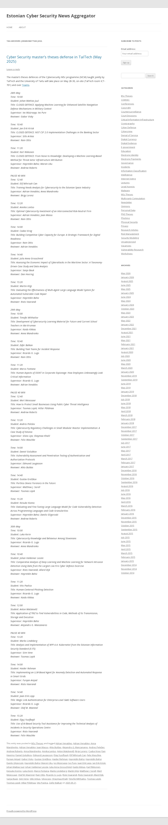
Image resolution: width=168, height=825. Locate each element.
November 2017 (129, 430)
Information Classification (134, 170)
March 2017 (126, 458)
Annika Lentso (49, 751)
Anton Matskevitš (65, 751)
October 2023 (127, 308)
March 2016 (126, 505)
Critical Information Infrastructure (137, 119)
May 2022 (125, 320)
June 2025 (126, 285)
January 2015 (127, 561)
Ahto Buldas (55, 747)
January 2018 (127, 423)
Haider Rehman (60, 759)
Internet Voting (128, 178)
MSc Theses (37, 743)
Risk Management (130, 233)
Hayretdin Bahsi (77, 759)
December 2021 (128, 328)
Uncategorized (128, 241)
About (22, 27)
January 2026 (127, 277)
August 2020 (127, 352)
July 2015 (125, 537)
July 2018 (125, 399)
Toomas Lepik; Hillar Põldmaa (21, 782)
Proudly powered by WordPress (21, 811)
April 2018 (126, 411)
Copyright (126, 107)
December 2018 (128, 395)
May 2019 (125, 387)
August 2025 (127, 281)
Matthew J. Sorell (88, 770)
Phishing (125, 218)
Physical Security (129, 222)
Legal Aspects (128, 186)
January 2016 (127, 513)
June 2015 (126, 541)
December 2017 (128, 427)
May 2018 (125, 407)
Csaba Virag (94, 751)
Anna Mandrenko (32, 751)
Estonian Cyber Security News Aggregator (51, 16)
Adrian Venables (64, 743)
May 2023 (125, 312)
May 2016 (125, 498)
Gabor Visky (27, 759)
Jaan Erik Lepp (85, 763)
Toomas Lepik (94, 778)
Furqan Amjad (13, 759)
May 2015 (125, 545)
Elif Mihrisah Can (77, 755)
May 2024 (125, 300)
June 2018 (126, 403)
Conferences (127, 103)
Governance (127, 162)
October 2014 (127, 572)
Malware (125, 190)
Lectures (125, 182)
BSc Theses (127, 95)
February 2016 (128, 509)
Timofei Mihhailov (77, 778)
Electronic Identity (129, 155)
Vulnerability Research (132, 249)
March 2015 (126, 553)
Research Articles (129, 229)
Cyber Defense (128, 127)
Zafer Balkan (55, 782)
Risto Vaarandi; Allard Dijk (91, 774)
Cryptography (128, 123)
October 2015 (127, 525)
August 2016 (127, 486)
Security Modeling (130, 237)
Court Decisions (129, 115)
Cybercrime (126, 131)
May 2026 (125, 273)
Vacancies (126, 245)
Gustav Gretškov (42, 759)
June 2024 (126, 296)
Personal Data (128, 210)
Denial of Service (129, 135)
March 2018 (126, 415)
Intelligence (126, 174)
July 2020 (125, 356)
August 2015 (127, 533)
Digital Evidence (129, 143)
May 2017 (125, 450)
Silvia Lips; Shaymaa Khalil (55, 778)
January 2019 (127, 391)
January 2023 (127, 316)
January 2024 (127, 304)
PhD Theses (127, 214)
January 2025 (127, 293)
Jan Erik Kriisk (99, 763)
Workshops (127, 253)
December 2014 (128, 565)
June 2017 (126, 446)
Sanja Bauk (12, 778)
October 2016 (127, 478)
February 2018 (128, 419)
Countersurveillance (131, 111)
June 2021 (126, 336)
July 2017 (125, 442)
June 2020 (126, 360)
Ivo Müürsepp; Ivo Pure (65, 763)
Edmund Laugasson (43, 755)
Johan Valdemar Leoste (36, 767)
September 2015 (129, 529)
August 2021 (127, 332)
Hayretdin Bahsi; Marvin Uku (38, 763)
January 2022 (127, 324)
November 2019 (129, 375)
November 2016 (129, 474)
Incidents (125, 166)
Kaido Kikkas (79, 767)
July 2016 (125, 490)
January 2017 (127, 466)
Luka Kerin (28, 770)
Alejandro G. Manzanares (75, 747)
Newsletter (126, 202)
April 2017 (126, 454)
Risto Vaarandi (70, 774)
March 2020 (126, 367)
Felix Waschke (94, 755)
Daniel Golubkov (23, 755)
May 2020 (125, 363)
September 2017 (129, 438)
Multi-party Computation (133, 198)
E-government (128, 147)
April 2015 (126, 549)
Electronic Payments (131, 159)
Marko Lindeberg (58, 770)
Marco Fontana (41, 770)
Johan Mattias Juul (15, 767)
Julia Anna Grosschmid (60, 767)
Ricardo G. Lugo (54, 774)
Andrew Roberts (15, 751)
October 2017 (127, 434)
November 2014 (129, 568)
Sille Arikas (35, 778)
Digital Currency (129, 139)
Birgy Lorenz (81, 751)
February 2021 (128, 344)
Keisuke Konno (14, 770)
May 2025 (125, 289)
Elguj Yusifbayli (61, 755)
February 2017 (128, 462)
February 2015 (128, 557)
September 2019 (129, 379)
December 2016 (128, 470)
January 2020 (127, 371)
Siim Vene (24, 778)
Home (9, 27)
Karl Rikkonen (93, 767)
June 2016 (126, 494)
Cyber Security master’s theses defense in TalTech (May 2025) (54, 59)
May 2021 (125, 340)
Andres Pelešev (97, 747)
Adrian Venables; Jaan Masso (33, 747)
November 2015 (129, 521)
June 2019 (126, 383)
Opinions (125, 206)
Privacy (124, 226)
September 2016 (129, 482)
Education (126, 151)
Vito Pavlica (42, 782)
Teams (25, 85)
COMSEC (125, 99)
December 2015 (128, 517)
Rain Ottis (40, 774)
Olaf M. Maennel (26, 774)
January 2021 (127, 348)
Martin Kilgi (73, 770)
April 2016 (126, 501)
